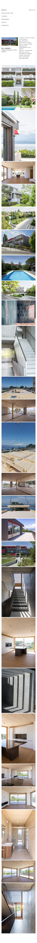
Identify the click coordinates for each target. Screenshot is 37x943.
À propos (4, 16)
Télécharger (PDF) (23, 58)
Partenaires (5, 19)
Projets (4, 10)
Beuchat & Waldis (6, 940)
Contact (4, 22)
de (32, 10)
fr (30, 10)
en (34, 10)
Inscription (5, 25)
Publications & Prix (7, 13)
